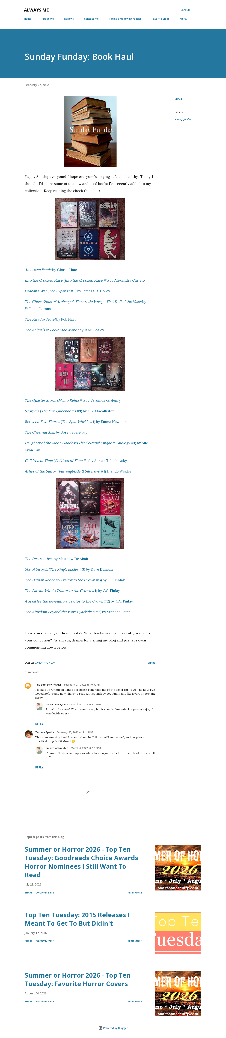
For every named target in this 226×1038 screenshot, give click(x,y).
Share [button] (179, 98)
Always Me (36, 10)
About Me (48, 18)
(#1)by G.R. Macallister (69, 411)
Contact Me (91, 18)
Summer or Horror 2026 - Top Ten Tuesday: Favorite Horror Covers (78, 979)
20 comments (45, 892)
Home (27, 18)
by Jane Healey (64, 330)
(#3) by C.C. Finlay (75, 580)
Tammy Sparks (44, 732)
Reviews (69, 18)
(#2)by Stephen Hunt (77, 612)
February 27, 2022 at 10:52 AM (82, 684)
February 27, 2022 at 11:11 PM (75, 732)
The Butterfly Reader (48, 684)
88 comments (45, 941)
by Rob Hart (50, 319)
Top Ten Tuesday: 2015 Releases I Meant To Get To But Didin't (77, 919)
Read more (135, 892)
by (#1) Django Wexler (78, 471)
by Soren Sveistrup (56, 432)
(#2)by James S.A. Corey (67, 291)
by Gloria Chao (51, 269)
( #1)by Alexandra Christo (85, 280)
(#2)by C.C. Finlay (79, 601)
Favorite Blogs (160, 18)
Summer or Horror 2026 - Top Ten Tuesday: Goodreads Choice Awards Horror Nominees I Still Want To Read (81, 862)
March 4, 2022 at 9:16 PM (86, 748)
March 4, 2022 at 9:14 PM (86, 704)
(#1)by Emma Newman (76, 421)
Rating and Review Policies (125, 18)
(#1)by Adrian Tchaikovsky (76, 460)
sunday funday (183, 119)
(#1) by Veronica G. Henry (73, 400)
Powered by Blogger (115, 1028)
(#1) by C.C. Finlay (72, 590)
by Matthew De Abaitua (59, 558)
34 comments (45, 1001)
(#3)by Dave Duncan (69, 569)
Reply (39, 724)
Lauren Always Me (57, 704)
